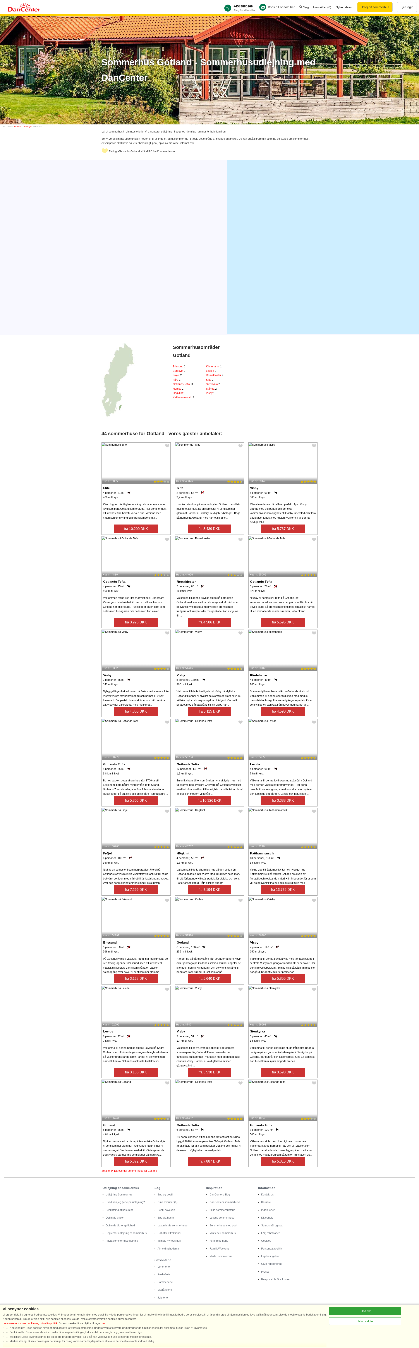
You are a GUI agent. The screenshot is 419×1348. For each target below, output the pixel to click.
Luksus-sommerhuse (222, 1217)
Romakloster (214, 375)
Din (167, 1202)
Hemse (178, 388)
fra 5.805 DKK (136, 800)
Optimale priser (115, 1217)
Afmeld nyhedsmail (169, 1248)
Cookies (266, 1240)
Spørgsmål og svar (272, 1225)
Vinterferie (164, 1266)
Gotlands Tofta (183, 384)
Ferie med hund (219, 1240)
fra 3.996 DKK (136, 622)
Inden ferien (268, 1210)
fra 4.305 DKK (136, 711)
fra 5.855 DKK (283, 978)
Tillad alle (365, 1311)
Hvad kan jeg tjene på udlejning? (125, 1202)
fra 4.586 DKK (209, 622)
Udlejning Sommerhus (119, 1194)
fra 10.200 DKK (136, 529)
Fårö (176, 379)
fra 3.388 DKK (283, 800)
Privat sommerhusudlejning (122, 1240)
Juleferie (163, 1297)
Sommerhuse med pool (223, 1225)
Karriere (266, 1202)
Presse (265, 1271)
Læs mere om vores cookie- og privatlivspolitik (30, 1323)
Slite (209, 379)
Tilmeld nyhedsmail (169, 1240)
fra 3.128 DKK (136, 978)
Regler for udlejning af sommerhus (126, 1233)
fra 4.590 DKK (283, 711)
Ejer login (406, 7)
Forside (17, 126)
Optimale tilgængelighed (120, 1225)
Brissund (179, 366)
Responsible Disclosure (275, 1279)
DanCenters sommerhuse (225, 1202)
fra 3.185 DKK (136, 1072)
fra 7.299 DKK (136, 889)
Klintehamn (214, 366)
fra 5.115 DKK (209, 711)
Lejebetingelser (270, 1256)
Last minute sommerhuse (172, 1225)
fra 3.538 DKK (209, 1072)
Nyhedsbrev (344, 7)
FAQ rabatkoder (270, 1233)
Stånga (211, 388)
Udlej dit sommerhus (375, 7)
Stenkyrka (213, 384)
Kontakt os (267, 1194)
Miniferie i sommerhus (223, 1233)
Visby (211, 393)
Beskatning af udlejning (120, 1210)
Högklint (179, 393)
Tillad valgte (365, 1321)
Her (103, 1323)
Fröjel (177, 375)
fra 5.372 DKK (136, 1161)
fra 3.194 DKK (209, 889)
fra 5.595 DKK (283, 622)
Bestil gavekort (166, 1210)
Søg (305, 7)
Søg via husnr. (166, 1217)
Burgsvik (179, 370)
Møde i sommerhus (221, 1256)
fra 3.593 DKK (283, 1072)
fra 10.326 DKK (210, 800)
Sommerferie (165, 1282)
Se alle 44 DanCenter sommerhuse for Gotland (129, 1170)
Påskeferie (164, 1274)
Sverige (28, 126)
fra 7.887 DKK (209, 1161)
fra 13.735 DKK (283, 889)
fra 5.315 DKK (283, 1161)
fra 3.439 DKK (209, 529)
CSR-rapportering (271, 1263)
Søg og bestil (165, 1194)
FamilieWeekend (220, 1248)
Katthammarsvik (183, 397)
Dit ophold (267, 1217)
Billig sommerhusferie (222, 1210)
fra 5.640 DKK (209, 978)
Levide (211, 370)
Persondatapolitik (271, 1248)
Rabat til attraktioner (169, 1233)
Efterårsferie (165, 1289)
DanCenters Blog (220, 1194)
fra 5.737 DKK (283, 529)
